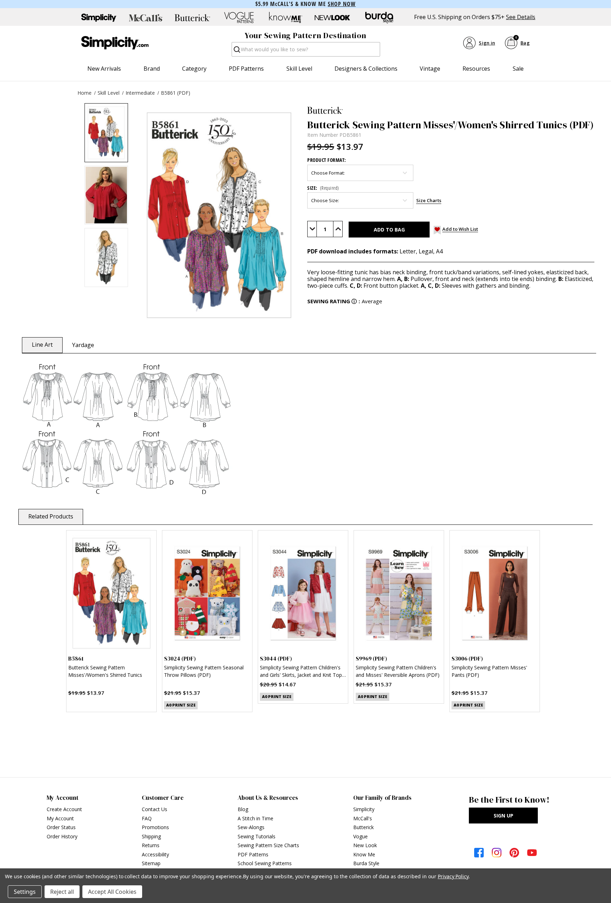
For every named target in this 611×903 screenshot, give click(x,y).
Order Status (61, 827)
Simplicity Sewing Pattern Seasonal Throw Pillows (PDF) (204, 671)
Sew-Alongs (251, 827)
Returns (150, 845)
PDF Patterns (246, 68)
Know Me (364, 854)
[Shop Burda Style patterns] (379, 18)
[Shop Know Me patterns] (285, 18)
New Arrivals (104, 68)
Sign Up (503, 815)
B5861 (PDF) (175, 92)
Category (194, 68)
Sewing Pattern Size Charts (268, 845)
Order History (62, 836)
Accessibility (155, 854)
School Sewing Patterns (265, 863)
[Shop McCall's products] (145, 18)
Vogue (360, 836)
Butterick (363, 827)
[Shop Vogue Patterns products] (239, 18)
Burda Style (366, 863)
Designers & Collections (365, 68)
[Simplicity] (115, 43)
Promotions (155, 827)
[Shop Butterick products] (192, 18)
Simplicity (363, 809)
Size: (323, 187)
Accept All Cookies (112, 892)
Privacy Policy (453, 876)
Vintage (430, 68)
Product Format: (326, 160)
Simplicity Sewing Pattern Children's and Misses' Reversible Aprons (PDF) (398, 671)
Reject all (62, 892)
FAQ (147, 818)
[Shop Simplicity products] (99, 18)
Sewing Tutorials (256, 836)
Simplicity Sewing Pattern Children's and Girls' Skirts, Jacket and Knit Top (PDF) (301, 672)
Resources (476, 68)
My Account (60, 818)
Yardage (83, 345)
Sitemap (151, 863)
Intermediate (140, 92)
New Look (365, 845)
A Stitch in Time (255, 818)
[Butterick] (450, 110)
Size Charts (428, 200)
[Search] (236, 51)
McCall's (362, 818)
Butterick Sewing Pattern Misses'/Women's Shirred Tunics (105, 671)
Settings (25, 892)
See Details (520, 17)
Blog (243, 809)
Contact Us (154, 809)
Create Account (64, 809)
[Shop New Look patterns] (332, 18)
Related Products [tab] (50, 516)
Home (84, 92)
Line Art (42, 344)
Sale (518, 68)
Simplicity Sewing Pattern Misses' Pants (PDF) (489, 671)
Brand (152, 68)
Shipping (151, 836)
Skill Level (299, 68)
